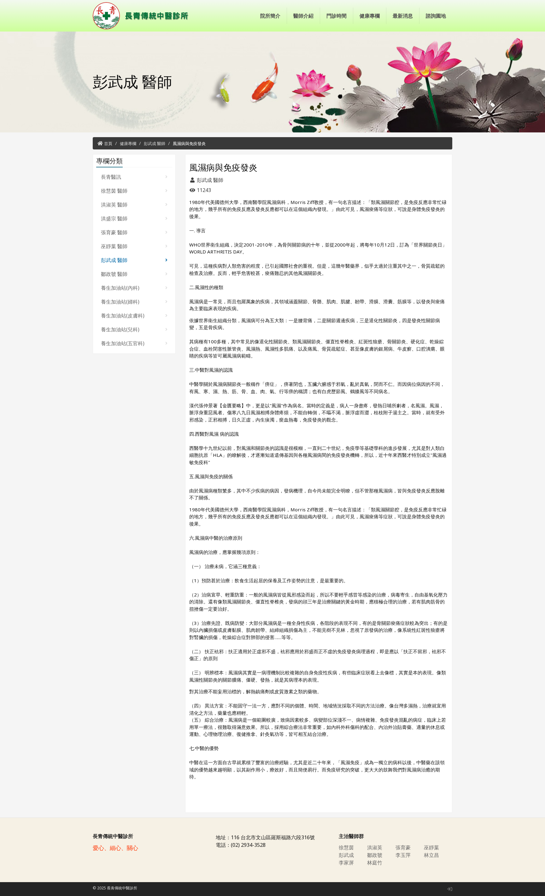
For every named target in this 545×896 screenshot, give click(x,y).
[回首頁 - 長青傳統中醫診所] (143, 16)
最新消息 (403, 15)
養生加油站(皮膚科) (122, 315)
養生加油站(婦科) (120, 301)
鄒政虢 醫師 (114, 274)
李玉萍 (403, 855)
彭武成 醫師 (154, 143)
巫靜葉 (431, 847)
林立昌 (431, 855)
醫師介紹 (303, 15)
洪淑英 (374, 847)
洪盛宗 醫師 (114, 218)
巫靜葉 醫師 (114, 246)
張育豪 (403, 847)
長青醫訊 (111, 176)
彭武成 (346, 855)
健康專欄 (370, 15)
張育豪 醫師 (114, 232)
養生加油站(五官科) (122, 343)
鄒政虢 (374, 855)
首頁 (108, 143)
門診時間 (336, 15)
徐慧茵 (346, 847)
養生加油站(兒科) (120, 329)
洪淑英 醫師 (114, 204)
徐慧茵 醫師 (114, 190)
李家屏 (346, 862)
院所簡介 (270, 15)
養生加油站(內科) (120, 287)
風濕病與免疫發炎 (189, 143)
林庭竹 (374, 862)
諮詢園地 (436, 15)
